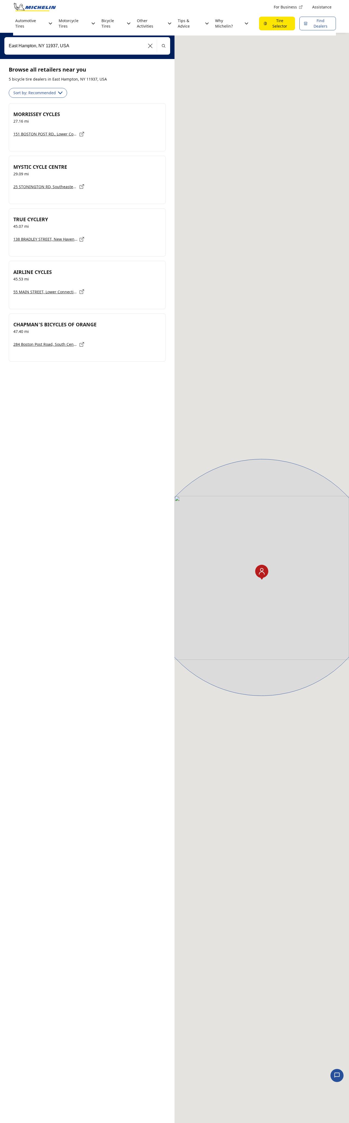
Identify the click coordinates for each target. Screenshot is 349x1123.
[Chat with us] (337, 1075)
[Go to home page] (35, 7)
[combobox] (87, 46)
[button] (150, 45)
